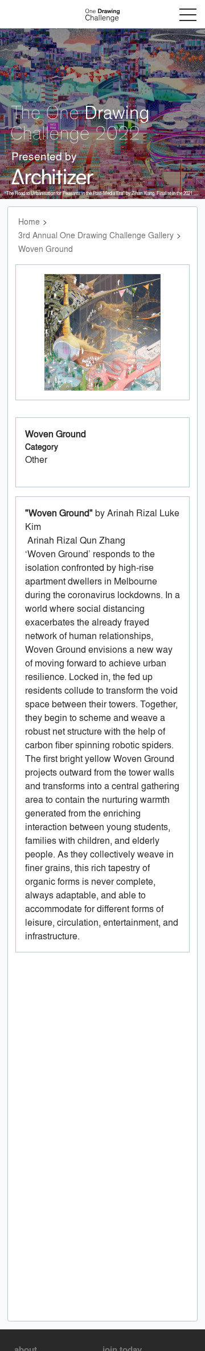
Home (29, 221)
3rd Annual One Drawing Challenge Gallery (96, 235)
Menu (187, 14)
